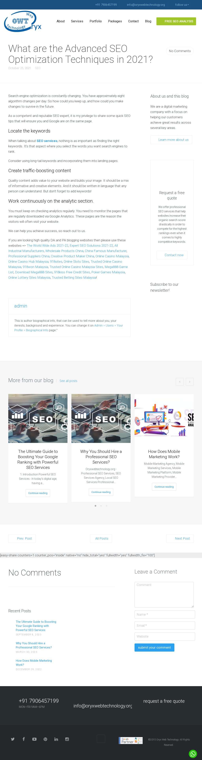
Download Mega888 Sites (34, 272)
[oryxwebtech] (194, 4)
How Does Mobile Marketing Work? (164, 454)
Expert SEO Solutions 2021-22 (91, 245)
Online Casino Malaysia (112, 256)
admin (20, 306)
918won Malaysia (35, 267)
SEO (37, 68)
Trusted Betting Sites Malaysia (74, 277)
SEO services (47, 141)
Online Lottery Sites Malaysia (29, 277)
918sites (56, 261)
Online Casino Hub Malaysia (28, 261)
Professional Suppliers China (29, 256)
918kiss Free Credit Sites (72, 272)
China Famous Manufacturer (105, 251)
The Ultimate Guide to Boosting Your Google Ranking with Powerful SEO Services (37, 459)
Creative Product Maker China (72, 256)
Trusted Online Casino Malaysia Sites (76, 267)
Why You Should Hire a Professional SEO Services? (101, 457)
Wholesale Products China (64, 251)
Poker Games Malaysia (108, 272)
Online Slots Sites (76, 261)
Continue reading (38, 493)
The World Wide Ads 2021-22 (47, 245)
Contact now (174, 255)
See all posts (68, 380)
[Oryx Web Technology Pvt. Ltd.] (24, 21)
